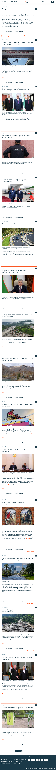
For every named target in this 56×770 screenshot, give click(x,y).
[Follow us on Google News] (29, 760)
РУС (43, 1)
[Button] (8, 31)
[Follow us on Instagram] (37, 760)
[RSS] (45, 760)
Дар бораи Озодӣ (4, 759)
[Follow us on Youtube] (34, 760)
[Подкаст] (47, 760)
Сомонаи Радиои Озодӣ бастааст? (7, 761)
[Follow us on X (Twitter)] (39, 760)
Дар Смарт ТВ (17, 763)
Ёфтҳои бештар (18, 751)
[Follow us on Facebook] (32, 760)
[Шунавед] (49, 2)
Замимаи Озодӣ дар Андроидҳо (20, 759)
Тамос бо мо (3, 765)
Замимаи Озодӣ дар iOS (19, 761)
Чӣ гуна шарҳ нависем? (5, 763)
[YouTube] (46, 2)
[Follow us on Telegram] (42, 760)
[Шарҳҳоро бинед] (29, 496)
